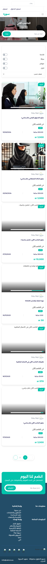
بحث (6, 34)
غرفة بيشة (35, 113)
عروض (42, 64)
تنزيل (42, 68)
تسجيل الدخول (16, 9)
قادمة (42, 55)
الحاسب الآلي (36, 124)
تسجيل (5, 9)
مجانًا (42, 59)
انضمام (10, 488)
